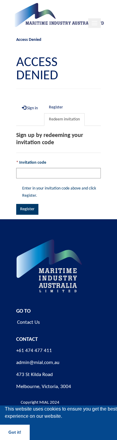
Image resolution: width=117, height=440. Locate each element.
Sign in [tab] (32, 108)
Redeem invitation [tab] (64, 119)
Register (27, 209)
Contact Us (28, 322)
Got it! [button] (14, 432)
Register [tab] (56, 107)
